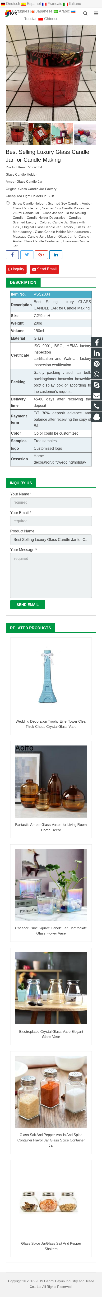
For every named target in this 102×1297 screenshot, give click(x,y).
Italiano (74, 4)
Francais (54, 4)
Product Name (22, 531)
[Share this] (12, 254)
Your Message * (23, 550)
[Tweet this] (26, 254)
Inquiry (18, 269)
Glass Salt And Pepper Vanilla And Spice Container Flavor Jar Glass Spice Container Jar (51, 1140)
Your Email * (20, 513)
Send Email (46, 269)
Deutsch (13, 4)
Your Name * (21, 494)
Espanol (34, 4)
